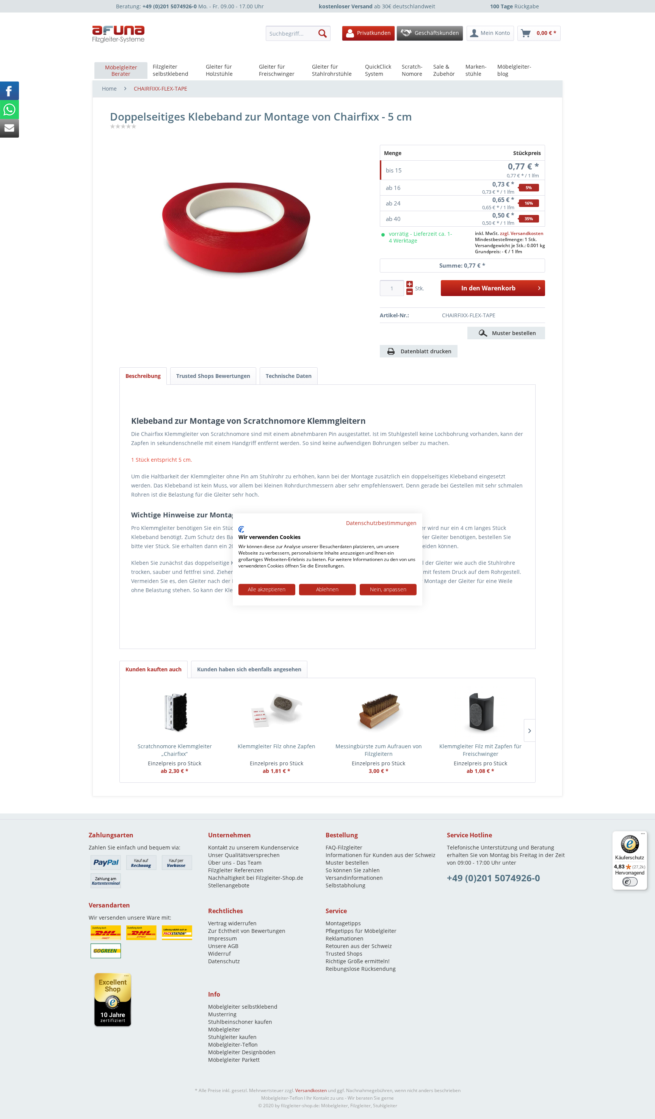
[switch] (630, 881)
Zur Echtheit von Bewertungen (246, 930)
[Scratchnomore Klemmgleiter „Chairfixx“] (174, 712)
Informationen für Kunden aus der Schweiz (381, 855)
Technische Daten (289, 375)
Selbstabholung (345, 885)
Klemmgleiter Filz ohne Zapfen (276, 746)
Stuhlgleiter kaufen (232, 1037)
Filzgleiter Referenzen (235, 870)
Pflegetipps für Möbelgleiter (361, 930)
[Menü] (642, 835)
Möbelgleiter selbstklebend (242, 1006)
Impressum (222, 938)
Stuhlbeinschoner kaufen (240, 1021)
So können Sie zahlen (353, 870)
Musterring (222, 1014)
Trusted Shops (344, 953)
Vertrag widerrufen (232, 923)
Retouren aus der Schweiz (359, 946)
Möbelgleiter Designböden (242, 1052)
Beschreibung (143, 375)
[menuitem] (300, 33)
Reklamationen (345, 938)
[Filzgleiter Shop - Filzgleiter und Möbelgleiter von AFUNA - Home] (118, 34)
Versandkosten (311, 1090)
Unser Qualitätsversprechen (244, 855)
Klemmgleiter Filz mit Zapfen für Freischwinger (480, 750)
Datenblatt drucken (426, 351)
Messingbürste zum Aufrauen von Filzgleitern (378, 750)
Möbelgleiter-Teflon (233, 1044)
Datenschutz (224, 961)
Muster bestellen (347, 862)
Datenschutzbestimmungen (381, 523)
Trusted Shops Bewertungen (213, 375)
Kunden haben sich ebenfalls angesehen (249, 669)
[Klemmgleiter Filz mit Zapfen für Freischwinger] (480, 712)
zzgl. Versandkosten (522, 233)
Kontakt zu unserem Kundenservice (253, 847)
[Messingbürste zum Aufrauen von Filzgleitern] (378, 712)
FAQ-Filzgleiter (344, 847)
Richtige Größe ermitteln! (358, 961)
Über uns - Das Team (235, 862)
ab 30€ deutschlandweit (377, 6)
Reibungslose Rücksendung (361, 968)
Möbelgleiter (224, 1029)
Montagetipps (343, 923)
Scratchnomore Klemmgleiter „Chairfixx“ (175, 750)
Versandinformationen (354, 877)
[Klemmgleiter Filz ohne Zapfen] (276, 712)
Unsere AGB (223, 946)
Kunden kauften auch (153, 669)
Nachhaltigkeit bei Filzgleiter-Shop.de (255, 877)
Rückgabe (514, 6)
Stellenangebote (228, 885)
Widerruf (219, 953)
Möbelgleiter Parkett (234, 1059)
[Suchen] (323, 33)
